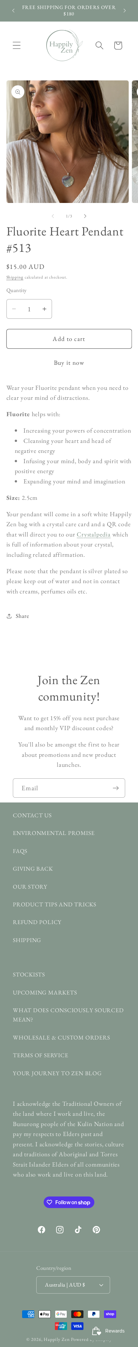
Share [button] (22, 615)
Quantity (16, 290)
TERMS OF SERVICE (40, 1055)
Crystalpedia (93, 534)
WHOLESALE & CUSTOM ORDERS (61, 1037)
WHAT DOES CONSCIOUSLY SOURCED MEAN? (68, 1014)
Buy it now (69, 362)
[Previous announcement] (13, 11)
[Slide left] (53, 216)
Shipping (14, 277)
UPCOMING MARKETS (45, 992)
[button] (16, 45)
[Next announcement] (125, 11)
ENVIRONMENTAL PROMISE (53, 833)
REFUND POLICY (37, 922)
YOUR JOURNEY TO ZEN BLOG (57, 1073)
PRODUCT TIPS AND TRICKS (54, 904)
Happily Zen (57, 1339)
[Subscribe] (116, 788)
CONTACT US (32, 815)
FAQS (20, 851)
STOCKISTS (29, 974)
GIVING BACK (33, 868)
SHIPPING (27, 940)
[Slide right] (85, 216)
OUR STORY (30, 886)
